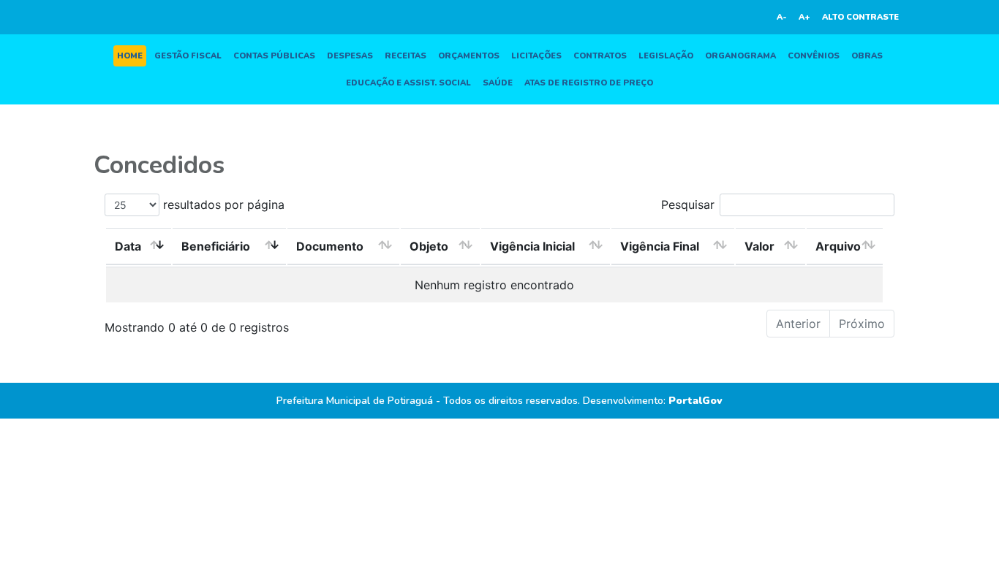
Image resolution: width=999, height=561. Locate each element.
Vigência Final (659, 246)
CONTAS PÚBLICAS (274, 55)
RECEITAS (405, 55)
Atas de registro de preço (588, 82)
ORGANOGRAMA (740, 55)
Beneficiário (215, 246)
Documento (329, 246)
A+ (804, 17)
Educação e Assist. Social (408, 82)
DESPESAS (350, 55)
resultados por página (221, 204)
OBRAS (867, 55)
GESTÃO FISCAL (188, 55)
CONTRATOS (600, 55)
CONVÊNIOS (814, 55)
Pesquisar (688, 204)
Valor (759, 246)
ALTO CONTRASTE (860, 17)
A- (782, 17)
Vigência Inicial (532, 246)
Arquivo (838, 246)
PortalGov (695, 401)
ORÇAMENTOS (468, 55)
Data (128, 246)
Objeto (429, 246)
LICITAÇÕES (536, 55)
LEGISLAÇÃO (665, 55)
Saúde (498, 82)
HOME (130, 55)
